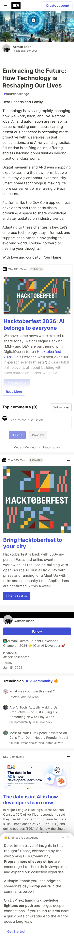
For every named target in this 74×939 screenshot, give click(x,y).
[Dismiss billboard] (68, 837)
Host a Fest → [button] (16, 596)
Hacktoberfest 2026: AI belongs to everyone (34, 324)
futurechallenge (16, 94)
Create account (57, 5)
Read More (14, 391)
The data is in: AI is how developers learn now (30, 799)
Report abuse (51, 447)
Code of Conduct (25, 447)
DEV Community (38, 681)
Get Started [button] (16, 931)
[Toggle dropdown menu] (68, 269)
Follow (37, 631)
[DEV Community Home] (16, 5)
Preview (38, 435)
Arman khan (22, 47)
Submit (17, 435)
